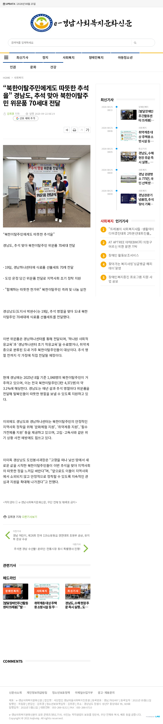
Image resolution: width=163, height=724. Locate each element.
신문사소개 (15, 693)
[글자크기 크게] (87, 130)
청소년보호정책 (61, 693)
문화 (33, 67)
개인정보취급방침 (37, 693)
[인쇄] (74, 130)
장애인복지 (96, 57)
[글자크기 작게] (82, 130)
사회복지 (68, 57)
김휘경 (10, 114)
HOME (6, 77)
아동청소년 (125, 57)
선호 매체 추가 (27, 118)
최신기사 (22, 57)
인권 (13, 67)
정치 (45, 57)
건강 (53, 67)
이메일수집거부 (84, 693)
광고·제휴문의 (106, 693)
